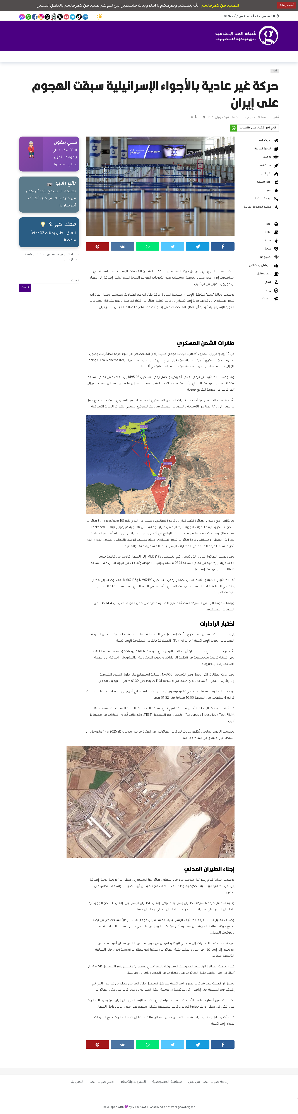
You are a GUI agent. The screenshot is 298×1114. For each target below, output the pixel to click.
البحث (75, 280)
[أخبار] (25, 74)
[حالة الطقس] (100, 16)
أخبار (274, 71)
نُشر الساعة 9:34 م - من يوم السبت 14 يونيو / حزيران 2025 (243, 117)
